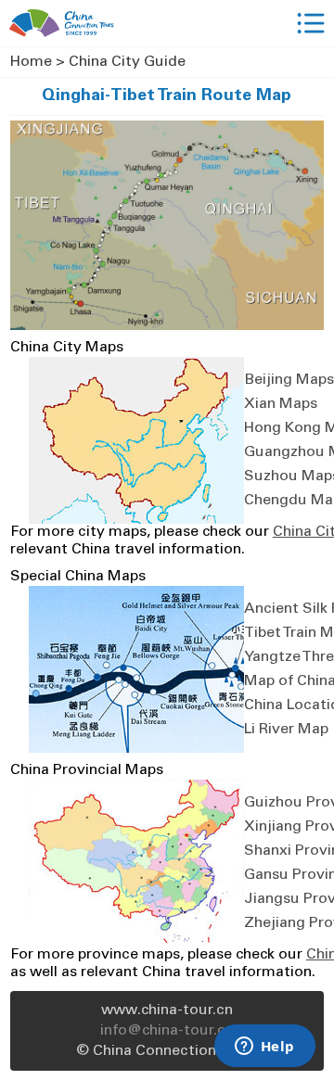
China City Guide (127, 62)
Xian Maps (280, 404)
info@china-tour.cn (167, 1030)
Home (31, 62)
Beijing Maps (289, 380)
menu (311, 23)
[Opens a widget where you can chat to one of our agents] (264, 1047)
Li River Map (286, 729)
